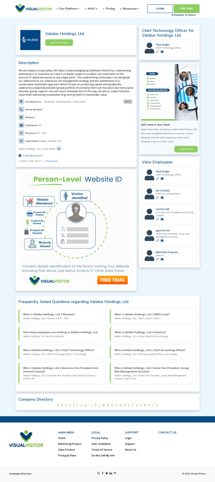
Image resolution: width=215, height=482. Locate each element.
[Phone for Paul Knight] (157, 52)
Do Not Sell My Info (103, 455)
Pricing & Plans (67, 455)
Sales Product (66, 449)
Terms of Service (102, 449)
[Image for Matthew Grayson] (149, 260)
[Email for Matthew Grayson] (162, 259)
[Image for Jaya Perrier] (149, 240)
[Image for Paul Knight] (149, 52)
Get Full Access (59, 42)
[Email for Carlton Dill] (162, 219)
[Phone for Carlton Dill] (157, 219)
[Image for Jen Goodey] (149, 198)
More (127, 101)
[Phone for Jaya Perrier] (157, 241)
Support (130, 444)
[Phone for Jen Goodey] (157, 198)
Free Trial (186, 8)
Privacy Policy (100, 438)
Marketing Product (70, 444)
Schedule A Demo (183, 15)
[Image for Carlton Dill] (149, 218)
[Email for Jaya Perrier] (162, 241)
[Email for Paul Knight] (162, 52)
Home (61, 438)
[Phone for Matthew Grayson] (157, 259)
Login (160, 8)
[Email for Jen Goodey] (162, 198)
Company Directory (20, 473)
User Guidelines (101, 444)
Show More (52, 161)
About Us (130, 449)
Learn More (186, 149)
